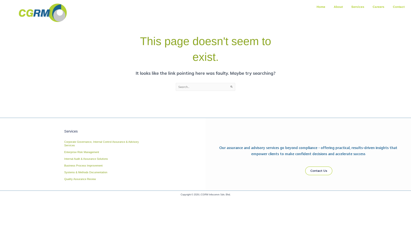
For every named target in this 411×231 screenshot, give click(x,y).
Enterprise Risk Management (81, 152)
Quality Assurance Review (80, 179)
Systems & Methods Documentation (85, 172)
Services (357, 7)
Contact (399, 7)
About (338, 7)
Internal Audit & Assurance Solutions (86, 158)
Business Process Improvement (83, 165)
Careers (378, 7)
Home (321, 7)
